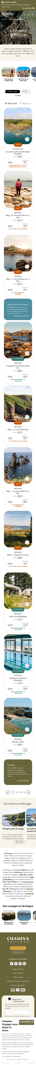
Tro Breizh (30, 894)
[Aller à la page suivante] (28, 792)
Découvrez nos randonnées (21, 315)
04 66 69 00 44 (18, 952)
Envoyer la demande (29, 1012)
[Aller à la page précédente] (8, 792)
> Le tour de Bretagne (23, 780)
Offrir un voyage (18, 977)
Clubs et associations (18, 985)
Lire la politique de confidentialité (11, 1056)
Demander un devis (18, 948)
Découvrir (19, 842)
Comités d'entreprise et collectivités (18, 981)
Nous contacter (18, 973)
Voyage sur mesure (18, 969)
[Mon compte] (28, 14)
